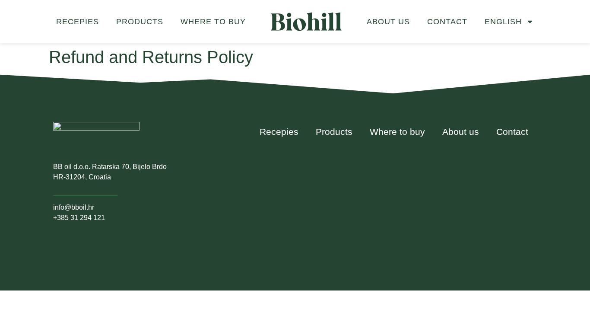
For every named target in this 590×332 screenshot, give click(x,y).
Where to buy (213, 21)
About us (388, 21)
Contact (447, 21)
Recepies (77, 21)
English (503, 21)
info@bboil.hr (73, 207)
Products (139, 21)
